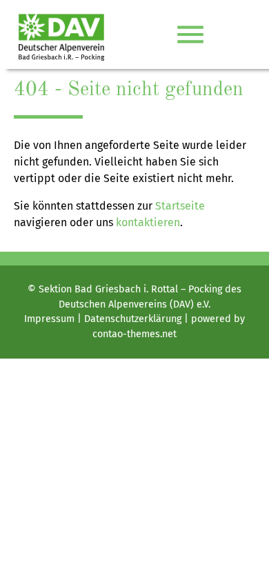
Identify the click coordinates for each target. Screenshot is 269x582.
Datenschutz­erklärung (132, 319)
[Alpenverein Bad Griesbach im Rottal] (61, 34)
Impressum (49, 319)
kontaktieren (148, 222)
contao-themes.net (134, 334)
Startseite (180, 205)
